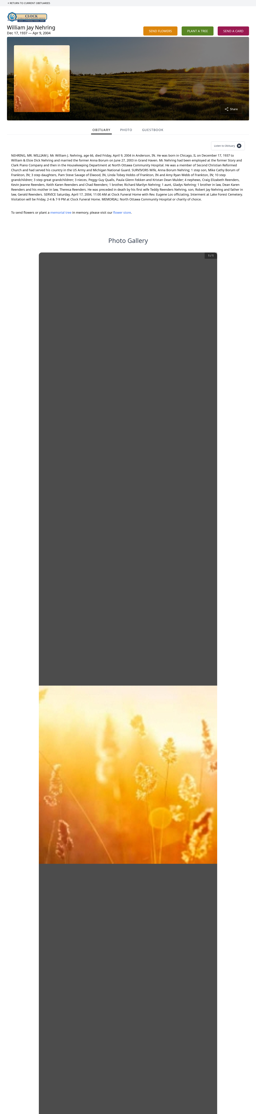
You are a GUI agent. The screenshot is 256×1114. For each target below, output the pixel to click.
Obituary (101, 130)
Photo (126, 130)
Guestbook (153, 130)
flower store (122, 212)
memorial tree (60, 212)
